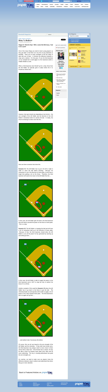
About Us (35, 382)
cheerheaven (83, 50)
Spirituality (52, 6)
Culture (38, 4)
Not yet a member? (75, 40)
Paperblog (26, 5)
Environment (59, 6)
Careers (20, 385)
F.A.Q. (48, 384)
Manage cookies (50, 385)
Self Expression (85, 6)
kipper (82, 57)
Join (80, 66)
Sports (58, 95)
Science (86, 4)
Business (77, 4)
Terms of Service (36, 384)
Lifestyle (57, 4)
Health (62, 4)
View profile (61, 64)
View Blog (61, 66)
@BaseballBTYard (27, 41)
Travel (71, 4)
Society (51, 4)
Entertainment (45, 4)
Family (46, 6)
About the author (73, 66)
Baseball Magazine (24, 34)
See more (60, 86)
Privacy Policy (36, 385)
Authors (49, 34)
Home (20, 1)
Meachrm (22, 41)
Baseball (58, 93)
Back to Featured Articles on (30, 372)
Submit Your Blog (74, 41)
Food (38, 6)
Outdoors (66, 6)
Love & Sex (77, 6)
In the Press (49, 382)
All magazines (63, 384)
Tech (82, 4)
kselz (82, 60)
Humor (71, 6)
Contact (20, 384)
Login (79, 1)
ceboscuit (83, 53)
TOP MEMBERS (82, 47)
